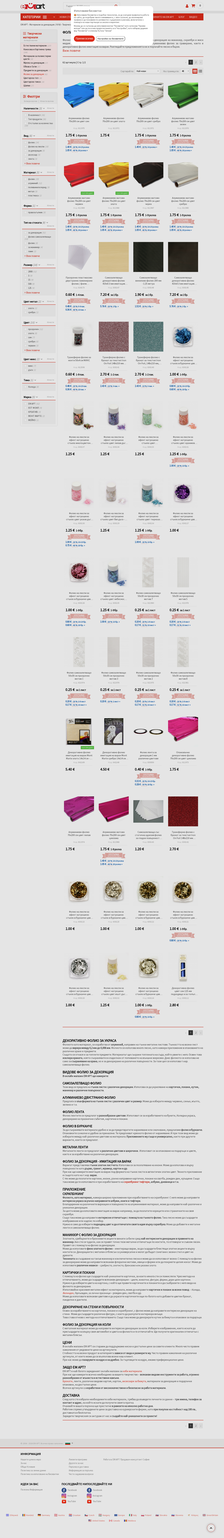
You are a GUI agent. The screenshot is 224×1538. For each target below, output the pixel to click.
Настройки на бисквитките (111, 38)
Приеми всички (84, 38)
